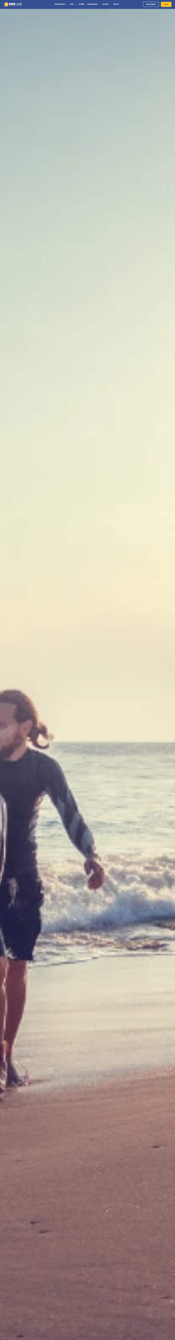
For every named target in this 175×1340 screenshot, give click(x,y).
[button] (66, 4)
